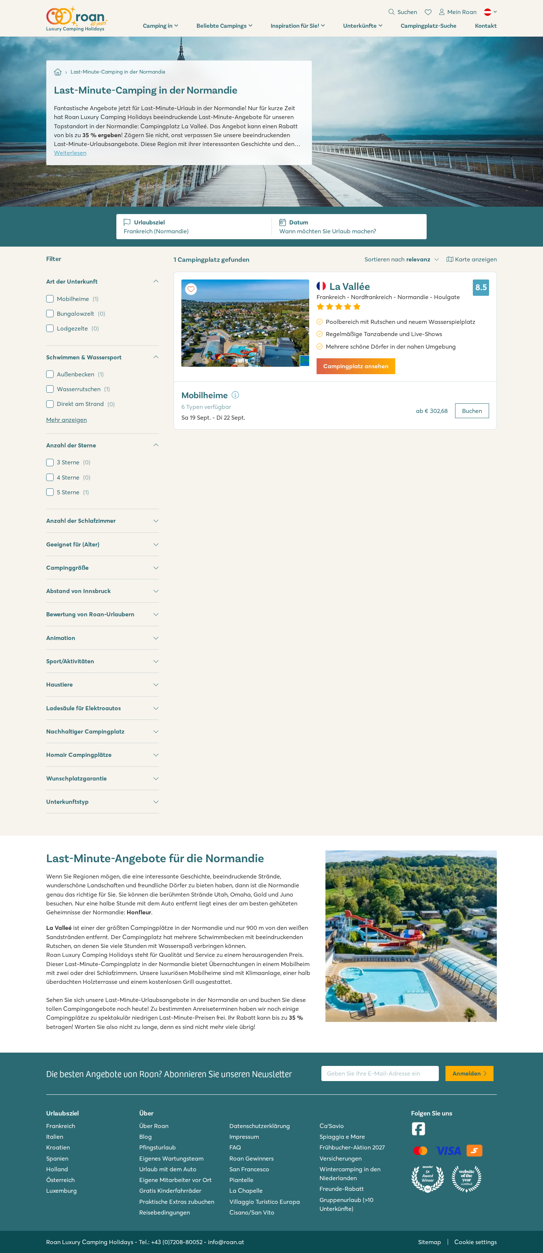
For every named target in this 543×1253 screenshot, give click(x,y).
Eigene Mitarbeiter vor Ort (175, 1179)
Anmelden (466, 1073)
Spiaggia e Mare (342, 1136)
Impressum (244, 1136)
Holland (57, 1169)
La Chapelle (246, 1190)
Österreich (60, 1179)
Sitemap (429, 1242)
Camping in (158, 25)
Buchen (472, 410)
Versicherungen (341, 1158)
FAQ (235, 1147)
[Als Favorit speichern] (191, 289)
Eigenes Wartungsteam (171, 1158)
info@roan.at (226, 1242)
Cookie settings (475, 1242)
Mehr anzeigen (66, 419)
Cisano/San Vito (251, 1212)
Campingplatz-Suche (429, 25)
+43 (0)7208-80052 (176, 1242)
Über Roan (153, 1126)
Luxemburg (61, 1190)
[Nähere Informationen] (235, 395)
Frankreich (60, 1126)
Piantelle (241, 1179)
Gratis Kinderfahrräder (170, 1190)
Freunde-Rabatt (342, 1188)
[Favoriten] (428, 12)
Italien (54, 1136)
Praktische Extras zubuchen (176, 1201)
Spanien (57, 1158)
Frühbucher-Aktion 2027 (352, 1147)
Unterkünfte (360, 25)
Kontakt (486, 25)
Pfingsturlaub (157, 1147)
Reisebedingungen (164, 1212)
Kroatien (58, 1147)
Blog (145, 1136)
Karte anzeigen (476, 259)
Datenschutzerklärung (259, 1126)
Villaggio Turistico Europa (264, 1201)
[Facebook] (418, 1129)
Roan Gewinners (251, 1158)
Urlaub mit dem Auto (168, 1169)
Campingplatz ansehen (356, 366)
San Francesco (249, 1169)
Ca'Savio (332, 1126)
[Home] (58, 72)
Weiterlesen (70, 152)
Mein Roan (462, 12)
